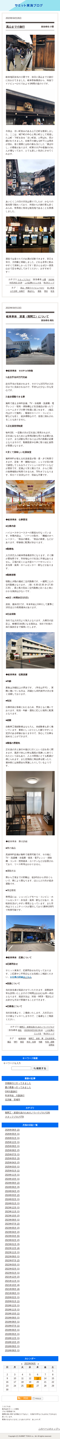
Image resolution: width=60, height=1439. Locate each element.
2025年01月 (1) (12, 1170)
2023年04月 (30, 1363)
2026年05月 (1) (12, 1134)
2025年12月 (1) (12, 1142)
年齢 (40, 1042)
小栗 (44, 279)
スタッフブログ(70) (14, 1117)
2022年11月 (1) (12, 1252)
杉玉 (52, 291)
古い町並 (50, 288)
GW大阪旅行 (11, 1091)
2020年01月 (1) (12, 1301)
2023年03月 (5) (12, 1236)
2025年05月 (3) (12, 1158)
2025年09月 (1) (12, 1146)
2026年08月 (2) (12, 1130)
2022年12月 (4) (12, 1248)
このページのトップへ (49, 1429)
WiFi (15, 1042)
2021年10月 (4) (12, 1285)
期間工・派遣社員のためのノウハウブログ (37, 1027)
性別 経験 (49, 1042)
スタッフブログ (24, 279)
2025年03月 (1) (12, 1166)
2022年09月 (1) (12, 1256)
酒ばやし (31, 291)
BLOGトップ (49, 283)
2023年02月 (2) (12, 1240)
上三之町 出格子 (17, 291)
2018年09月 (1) (12, 1346)
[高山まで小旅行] (30, 52)
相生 (20, 1030)
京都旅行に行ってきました (18, 1083)
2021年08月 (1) (12, 1293)
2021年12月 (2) (12, 1277)
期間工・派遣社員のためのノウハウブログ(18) (27, 1112)
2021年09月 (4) (12, 1289)
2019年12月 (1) (12, 1305)
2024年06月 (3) (12, 1187)
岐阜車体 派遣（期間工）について (27, 316)
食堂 (22, 1042)
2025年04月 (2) (12, 1162)
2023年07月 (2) (12, 1224)
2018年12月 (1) (12, 1338)
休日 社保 (31, 1042)
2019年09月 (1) (12, 1317)
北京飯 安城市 (12, 1099)
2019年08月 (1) (12, 1322)
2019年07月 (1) (12, 1326)
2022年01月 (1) (12, 1273)
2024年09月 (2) (12, 1183)
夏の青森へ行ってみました (18, 1087)
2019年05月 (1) (12, 1334)
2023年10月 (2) (12, 1215)
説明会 (51, 1045)
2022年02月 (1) (12, 1268)
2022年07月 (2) (12, 1260)
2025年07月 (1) (12, 1154)
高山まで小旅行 (15, 26)
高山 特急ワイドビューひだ (32, 288)
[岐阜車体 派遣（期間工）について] (30, 346)
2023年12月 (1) (12, 1207)
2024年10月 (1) (12, 1179)
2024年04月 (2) (12, 1191)
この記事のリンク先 (33, 283)
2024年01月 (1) (12, 1203)
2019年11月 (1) (12, 1309)
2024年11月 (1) (12, 1175)
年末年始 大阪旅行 (14, 1095)
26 (30, 1386)
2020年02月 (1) (12, 1297)
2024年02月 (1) (12, 1199)
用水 (46, 291)
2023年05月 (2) (12, 1228)
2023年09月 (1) (12, 1220)
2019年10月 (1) (12, 1313)
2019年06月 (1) (12, 1330)
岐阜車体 (22, 1038)
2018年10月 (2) (12, 1342)
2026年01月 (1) (12, 1138)
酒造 (39, 291)
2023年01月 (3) (12, 1244)
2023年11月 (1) (12, 1211)
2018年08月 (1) (12, 1350)
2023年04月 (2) (12, 1232)
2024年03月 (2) (12, 1195)
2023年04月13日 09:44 (33, 1030)
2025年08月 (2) (12, 1150)
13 (37, 1378)
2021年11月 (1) (12, 1281)
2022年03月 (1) (12, 1264)
